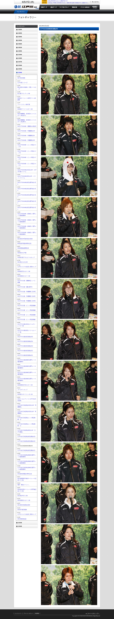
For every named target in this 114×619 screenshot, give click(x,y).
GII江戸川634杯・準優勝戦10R (26, 140)
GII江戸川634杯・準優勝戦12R (26, 131)
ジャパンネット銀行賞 (23, 104)
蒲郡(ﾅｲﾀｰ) (85, 2)
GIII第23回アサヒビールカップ (26, 257)
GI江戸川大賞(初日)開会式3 (25, 346)
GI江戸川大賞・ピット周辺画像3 (26, 310)
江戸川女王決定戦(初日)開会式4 (26, 436)
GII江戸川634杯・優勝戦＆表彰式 (26, 126)
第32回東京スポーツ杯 (23, 500)
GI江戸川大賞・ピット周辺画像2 (26, 315)
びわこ (64, 2)
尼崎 (68, 2)
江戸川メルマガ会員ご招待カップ (26, 266)
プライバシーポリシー (28, 613)
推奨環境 (37, 613)
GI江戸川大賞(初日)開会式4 (25, 341)
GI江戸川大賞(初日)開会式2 (25, 350)
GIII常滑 (59, 2)
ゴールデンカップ (22, 389)
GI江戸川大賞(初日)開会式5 (25, 336)
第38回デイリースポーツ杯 (25, 109)
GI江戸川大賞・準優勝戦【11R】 (26, 296)
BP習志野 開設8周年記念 (24, 243)
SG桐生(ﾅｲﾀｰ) (78, 2)
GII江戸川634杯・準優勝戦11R (26, 135)
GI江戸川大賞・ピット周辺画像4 (26, 305)
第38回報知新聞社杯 (23, 248)
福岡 (73, 2)
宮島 (70, 2)
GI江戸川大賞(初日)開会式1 (25, 355)
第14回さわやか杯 (22, 262)
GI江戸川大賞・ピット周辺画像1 (26, 319)
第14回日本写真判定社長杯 (25, 238)
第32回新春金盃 (21, 519)
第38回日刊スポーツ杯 (23, 271)
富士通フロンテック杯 (23, 93)
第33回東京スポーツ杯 (23, 276)
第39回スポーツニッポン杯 (25, 394)
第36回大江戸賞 (21, 252)
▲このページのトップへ (92, 613)
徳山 (51, 2)
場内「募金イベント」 (23, 484)
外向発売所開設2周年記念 (24, 474)
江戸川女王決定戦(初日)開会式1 (26, 450)
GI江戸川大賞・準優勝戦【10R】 (26, 301)
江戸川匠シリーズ (22, 82)
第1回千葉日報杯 (22, 509)
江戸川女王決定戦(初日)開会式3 (26, 441)
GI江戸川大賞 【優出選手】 (25, 287)
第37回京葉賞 (21, 78)
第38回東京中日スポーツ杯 (25, 385)
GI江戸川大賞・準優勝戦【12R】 (26, 291)
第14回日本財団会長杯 (23, 505)
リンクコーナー (18, 613)
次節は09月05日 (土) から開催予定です (58, 1)
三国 (49, 2)
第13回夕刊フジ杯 (22, 495)
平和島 (54, 2)
